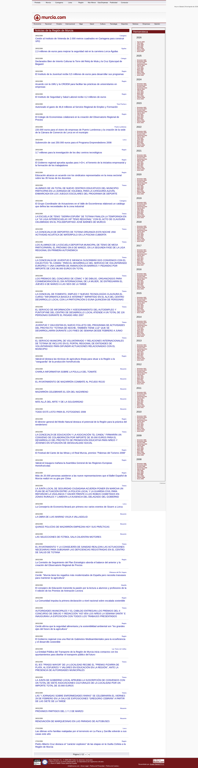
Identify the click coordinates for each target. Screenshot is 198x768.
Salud (92, 24)
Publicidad (113, 2)
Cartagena (59, 2)
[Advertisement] (148, 498)
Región (81, 2)
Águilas (123, 48)
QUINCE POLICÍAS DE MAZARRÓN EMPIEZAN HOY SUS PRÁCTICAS (72, 526)
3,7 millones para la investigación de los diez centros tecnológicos (68, 152)
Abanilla (123, 585)
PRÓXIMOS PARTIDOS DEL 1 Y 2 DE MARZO (59, 711)
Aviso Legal (84, 766)
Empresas (146, 24)
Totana (124, 185)
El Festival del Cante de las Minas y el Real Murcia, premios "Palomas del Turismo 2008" (80, 452)
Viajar (81, 24)
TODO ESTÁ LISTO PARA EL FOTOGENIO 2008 (60, 411)
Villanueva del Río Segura (117, 572)
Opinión (157, 24)
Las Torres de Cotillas (119, 649)
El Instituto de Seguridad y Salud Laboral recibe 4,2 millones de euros (70, 97)
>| (89, 754)
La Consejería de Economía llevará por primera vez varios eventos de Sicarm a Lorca (79, 506)
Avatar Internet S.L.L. (157, 764)
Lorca (70, 2)
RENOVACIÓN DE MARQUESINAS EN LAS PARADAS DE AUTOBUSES (72, 721)
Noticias (135, 24)
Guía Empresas (103, 2)
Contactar (124, 2)
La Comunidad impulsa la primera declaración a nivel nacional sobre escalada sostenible (80, 600)
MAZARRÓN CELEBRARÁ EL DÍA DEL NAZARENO (61, 391)
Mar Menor (92, 2)
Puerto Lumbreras (120, 127)
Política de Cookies (112, 766)
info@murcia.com (73, 766)
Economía (37, 24)
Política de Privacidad (97, 766)
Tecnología (113, 24)
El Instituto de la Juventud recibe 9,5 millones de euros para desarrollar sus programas (79, 74)
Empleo (59, 24)
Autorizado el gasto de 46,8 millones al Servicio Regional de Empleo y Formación (76, 107)
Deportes (124, 24)
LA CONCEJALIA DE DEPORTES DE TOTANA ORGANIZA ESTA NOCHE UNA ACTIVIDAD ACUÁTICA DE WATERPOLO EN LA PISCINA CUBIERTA (75, 233)
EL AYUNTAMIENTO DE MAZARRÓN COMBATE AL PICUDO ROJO (70, 381)
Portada (37, 2)
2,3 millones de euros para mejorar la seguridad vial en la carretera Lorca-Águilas (76, 51)
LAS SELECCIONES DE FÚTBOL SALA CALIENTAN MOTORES (68, 536)
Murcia (48, 2)
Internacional (70, 24)
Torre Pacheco (121, 104)
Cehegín (123, 58)
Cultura (102, 24)
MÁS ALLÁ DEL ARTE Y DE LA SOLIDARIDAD (59, 401)
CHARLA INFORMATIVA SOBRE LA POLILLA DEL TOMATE (66, 371)
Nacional (48, 24)
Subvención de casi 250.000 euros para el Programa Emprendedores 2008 (73, 142)
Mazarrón (123, 369)
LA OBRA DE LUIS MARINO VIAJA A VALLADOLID (61, 516)
